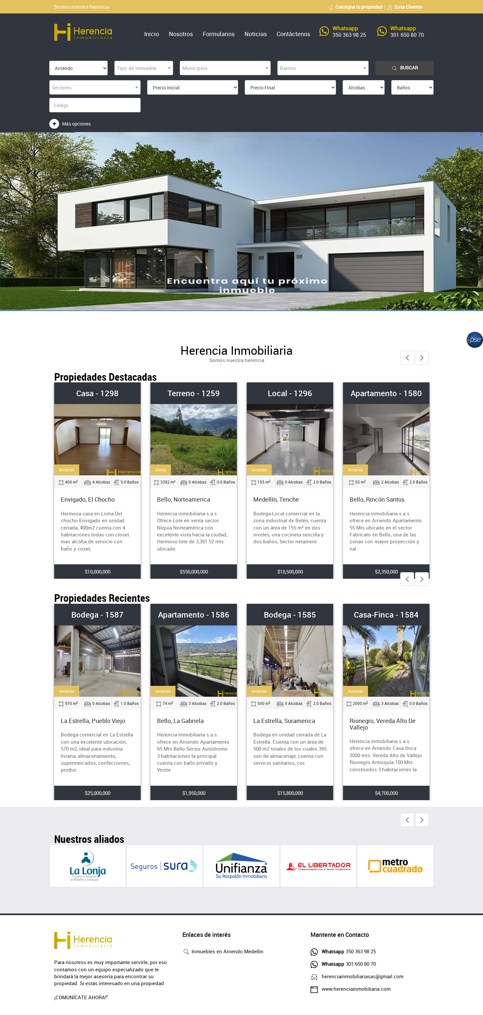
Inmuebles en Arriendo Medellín (227, 951)
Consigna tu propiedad (358, 7)
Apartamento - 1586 (193, 614)
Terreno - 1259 (194, 393)
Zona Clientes (408, 7)
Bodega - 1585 (290, 614)
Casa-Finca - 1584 (386, 614)
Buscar (409, 67)
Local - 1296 (290, 393)
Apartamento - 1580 (386, 393)
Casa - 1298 (97, 393)
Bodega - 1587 (97, 614)
